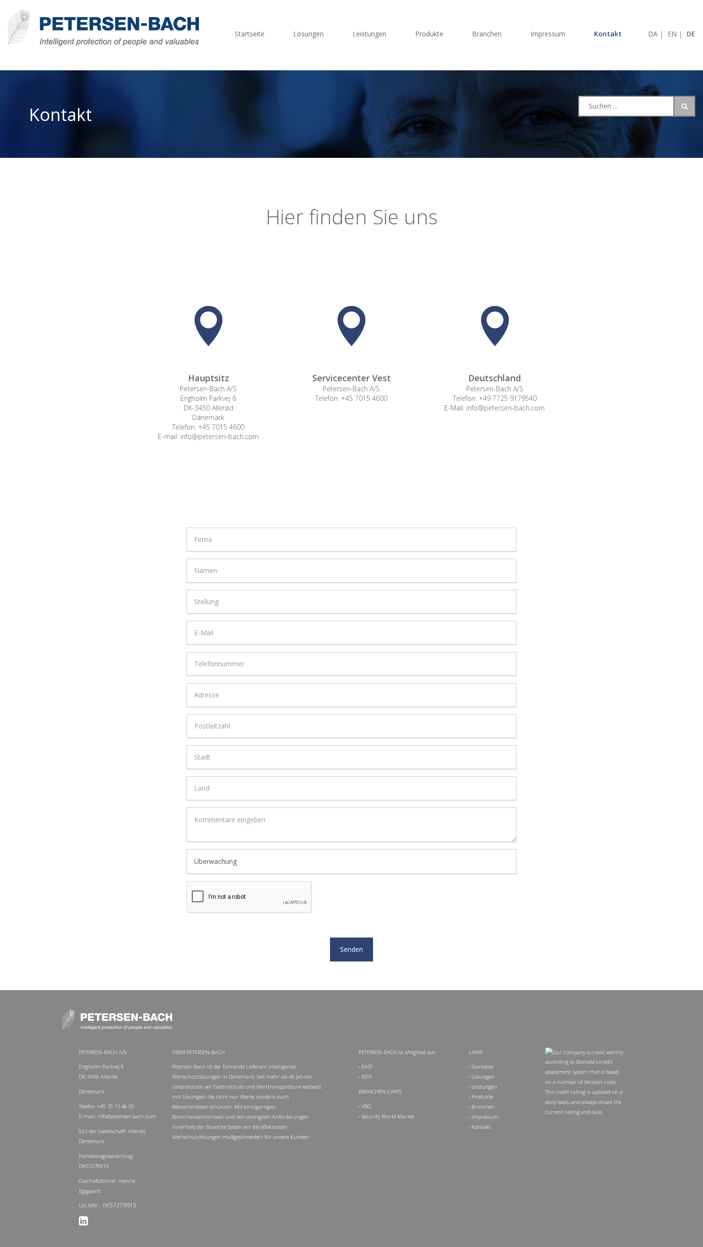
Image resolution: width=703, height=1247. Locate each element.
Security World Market (388, 1116)
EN (673, 33)
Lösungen (308, 33)
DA (653, 33)
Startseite (249, 33)
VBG (367, 1106)
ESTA (367, 1076)
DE (691, 33)
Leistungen (369, 33)
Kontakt (608, 33)
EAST (367, 1066)
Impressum (547, 33)
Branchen (487, 33)
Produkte (429, 33)
